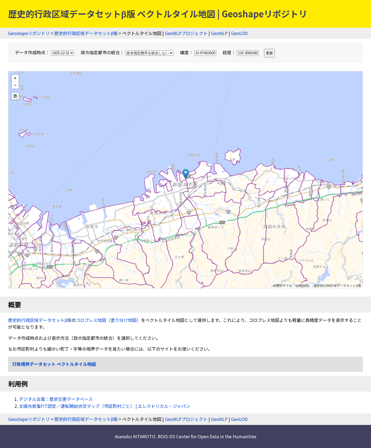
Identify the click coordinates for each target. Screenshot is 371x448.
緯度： (187, 52)
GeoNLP (219, 33)
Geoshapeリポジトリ (29, 33)
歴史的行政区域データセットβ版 (86, 33)
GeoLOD (239, 33)
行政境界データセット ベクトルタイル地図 (54, 364)
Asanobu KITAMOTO (135, 436)
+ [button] (15, 78)
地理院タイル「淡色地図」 (292, 285)
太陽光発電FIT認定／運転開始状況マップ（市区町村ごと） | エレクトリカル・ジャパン (104, 406)
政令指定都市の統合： (103, 52)
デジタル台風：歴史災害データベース (56, 399)
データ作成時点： (33, 52)
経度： (230, 52)
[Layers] (15, 96)
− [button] (15, 85)
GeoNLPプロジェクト (186, 33)
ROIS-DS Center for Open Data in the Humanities (207, 436)
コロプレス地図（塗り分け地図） (108, 320)
